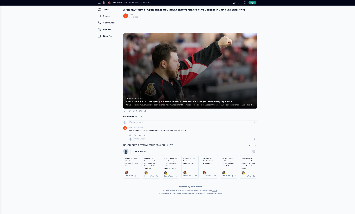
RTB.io (214, 191)
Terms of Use (204, 193)
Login (252, 3)
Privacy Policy (217, 193)
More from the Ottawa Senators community (148, 145)
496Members (134, 3)
